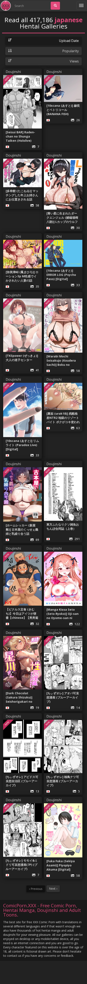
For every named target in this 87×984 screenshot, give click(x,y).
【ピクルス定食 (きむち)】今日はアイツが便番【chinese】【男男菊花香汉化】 (22, 613)
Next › (53, 889)
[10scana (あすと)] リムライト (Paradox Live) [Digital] (22, 445)
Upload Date (69, 40)
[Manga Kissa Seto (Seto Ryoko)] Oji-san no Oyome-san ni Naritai (62, 614)
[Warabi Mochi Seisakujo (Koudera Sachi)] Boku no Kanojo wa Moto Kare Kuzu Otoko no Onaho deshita (63, 360)
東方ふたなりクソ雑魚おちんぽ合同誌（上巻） (62, 526)
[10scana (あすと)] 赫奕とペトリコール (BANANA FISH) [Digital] (63, 110)
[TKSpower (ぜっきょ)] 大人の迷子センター (22, 358)
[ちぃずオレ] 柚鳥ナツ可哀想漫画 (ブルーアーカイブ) (62, 781)
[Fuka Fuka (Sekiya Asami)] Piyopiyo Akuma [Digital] (60, 865)
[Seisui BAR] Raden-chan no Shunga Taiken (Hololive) (20, 136)
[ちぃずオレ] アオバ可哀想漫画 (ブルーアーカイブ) (62, 697)
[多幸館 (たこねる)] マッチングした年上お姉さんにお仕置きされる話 (22, 195)
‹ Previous (35, 889)
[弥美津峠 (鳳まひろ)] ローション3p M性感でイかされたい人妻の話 (22, 276)
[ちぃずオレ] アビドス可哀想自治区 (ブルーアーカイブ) (22, 781)
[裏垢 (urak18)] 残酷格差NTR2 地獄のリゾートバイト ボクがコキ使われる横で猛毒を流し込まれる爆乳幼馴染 (63, 418)
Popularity (70, 51)
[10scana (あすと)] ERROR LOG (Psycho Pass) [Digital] (61, 275)
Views (74, 61)
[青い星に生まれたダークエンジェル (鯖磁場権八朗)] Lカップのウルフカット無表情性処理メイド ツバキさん (62, 217)
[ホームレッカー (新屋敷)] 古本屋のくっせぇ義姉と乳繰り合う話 (22, 529)
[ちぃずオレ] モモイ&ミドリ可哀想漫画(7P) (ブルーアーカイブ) (22, 864)
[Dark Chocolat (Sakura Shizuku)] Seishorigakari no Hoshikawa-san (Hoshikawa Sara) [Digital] (19, 697)
